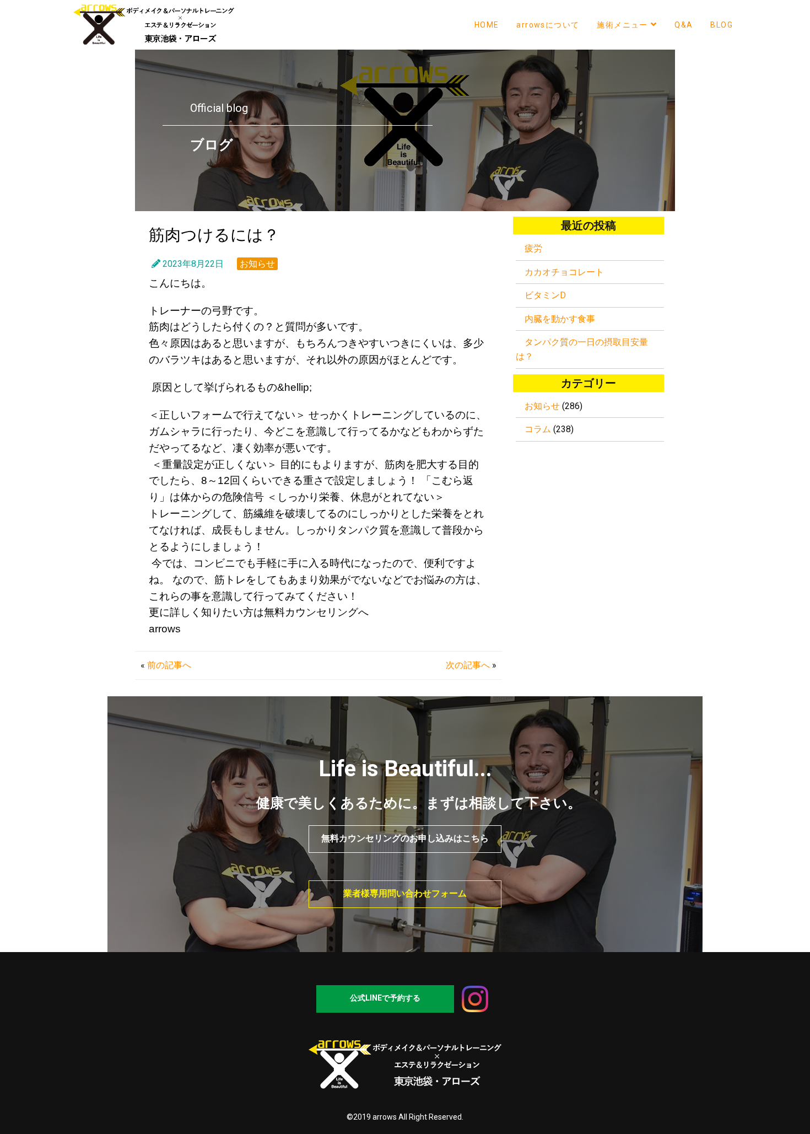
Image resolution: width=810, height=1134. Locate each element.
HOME (486, 24)
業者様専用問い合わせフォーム (405, 893)
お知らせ (257, 264)
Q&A (683, 24)
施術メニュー (622, 24)
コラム (538, 429)
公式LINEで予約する (385, 997)
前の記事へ (169, 665)
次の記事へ (468, 665)
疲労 (533, 248)
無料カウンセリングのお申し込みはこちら (405, 838)
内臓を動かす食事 (560, 319)
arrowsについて (547, 24)
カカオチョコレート (564, 272)
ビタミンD (545, 295)
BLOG (721, 24)
